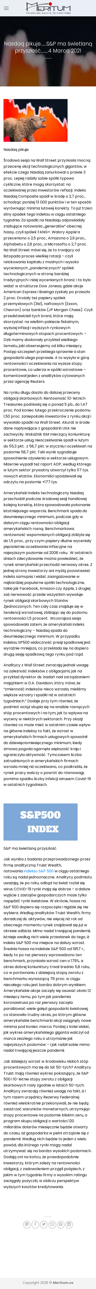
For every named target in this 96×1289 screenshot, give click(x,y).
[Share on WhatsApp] (27, 1225)
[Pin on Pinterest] (61, 1225)
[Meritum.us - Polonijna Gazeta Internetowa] (48, 8)
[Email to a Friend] (52, 1225)
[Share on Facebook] (35, 1225)
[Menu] (6, 8)
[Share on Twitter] (44, 1225)
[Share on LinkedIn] (69, 1225)
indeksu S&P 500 (39, 871)
